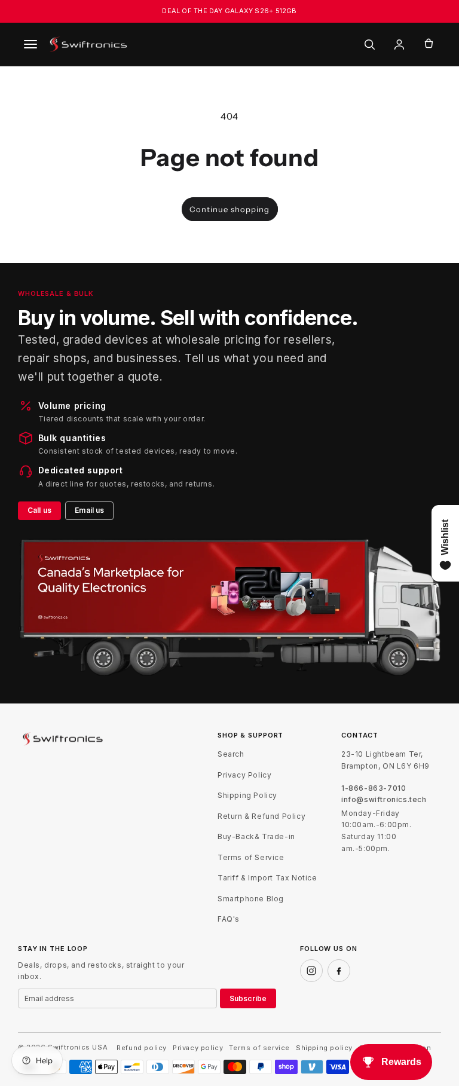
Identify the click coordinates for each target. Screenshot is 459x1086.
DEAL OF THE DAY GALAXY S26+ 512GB (229, 11)
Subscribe (248, 998)
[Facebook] (339, 970)
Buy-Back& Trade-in (256, 836)
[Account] (399, 44)
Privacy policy (198, 1048)
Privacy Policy (244, 774)
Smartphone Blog (251, 898)
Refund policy (142, 1048)
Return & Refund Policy (261, 816)
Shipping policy (324, 1048)
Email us (89, 510)
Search (231, 754)
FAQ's (229, 918)
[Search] (369, 44)
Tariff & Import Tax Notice (267, 877)
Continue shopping (229, 209)
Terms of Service (251, 857)
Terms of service (259, 1048)
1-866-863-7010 (373, 788)
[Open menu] (30, 44)
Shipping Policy (247, 795)
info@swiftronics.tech (384, 800)
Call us (39, 510)
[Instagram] (311, 970)
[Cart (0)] (428, 44)
